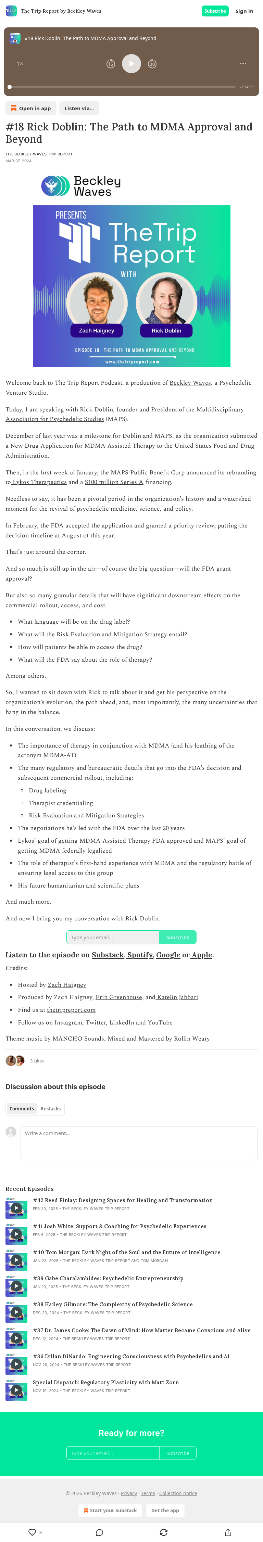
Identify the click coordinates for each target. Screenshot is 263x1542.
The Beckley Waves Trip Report (39, 154)
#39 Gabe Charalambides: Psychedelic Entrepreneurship (108, 1278)
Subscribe (215, 11)
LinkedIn (121, 1022)
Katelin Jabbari (176, 997)
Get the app (165, 1510)
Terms (148, 1493)
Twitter (96, 1022)
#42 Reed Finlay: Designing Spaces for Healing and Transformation (123, 1200)
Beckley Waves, (191, 382)
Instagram (68, 1022)
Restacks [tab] (51, 1109)
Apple (201, 955)
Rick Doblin (96, 409)
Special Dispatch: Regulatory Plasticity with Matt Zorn (106, 1382)
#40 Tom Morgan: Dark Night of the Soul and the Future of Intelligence (127, 1252)
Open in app (35, 108)
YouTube (160, 1022)
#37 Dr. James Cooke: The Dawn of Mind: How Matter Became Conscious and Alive (142, 1330)
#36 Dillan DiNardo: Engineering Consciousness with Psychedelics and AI (131, 1356)
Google (168, 955)
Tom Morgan (154, 1260)
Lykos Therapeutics (39, 482)
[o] (16, 1207)
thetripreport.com (71, 1010)
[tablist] (35, 1109)
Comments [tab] (22, 1109)
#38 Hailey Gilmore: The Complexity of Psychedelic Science (113, 1304)
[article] (131, 1208)
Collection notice (178, 1493)
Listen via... (79, 108)
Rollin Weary (192, 1038)
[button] (20, 64)
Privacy (129, 1493)
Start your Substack (113, 1510)
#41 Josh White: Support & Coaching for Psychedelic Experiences (119, 1226)
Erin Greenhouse (119, 997)
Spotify (139, 955)
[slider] (123, 87)
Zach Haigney (67, 985)
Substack (108, 955)
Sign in (244, 11)
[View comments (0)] (99, 1532)
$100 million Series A (114, 482)
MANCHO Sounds (78, 1038)
